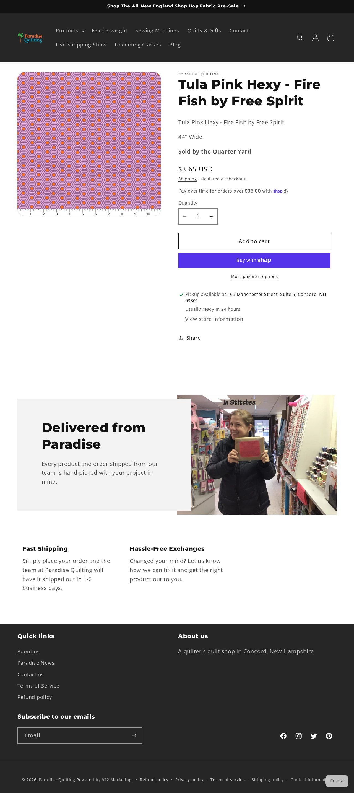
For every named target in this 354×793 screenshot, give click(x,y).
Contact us (30, 674)
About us (28, 651)
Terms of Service (38, 685)
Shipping (187, 178)
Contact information (311, 779)
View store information (214, 319)
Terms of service (227, 779)
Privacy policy (189, 779)
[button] (70, 31)
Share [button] (193, 337)
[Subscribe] (134, 735)
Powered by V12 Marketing (104, 779)
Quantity (187, 203)
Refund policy (34, 696)
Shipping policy (268, 779)
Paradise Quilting (57, 779)
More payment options (254, 276)
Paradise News (36, 662)
